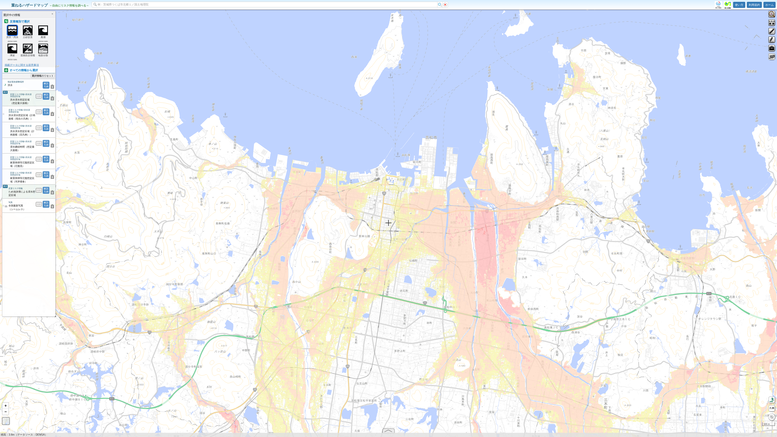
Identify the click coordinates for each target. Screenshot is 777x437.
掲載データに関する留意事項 (22, 65)
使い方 (739, 4)
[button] (5, 406)
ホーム (769, 4)
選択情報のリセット (43, 75)
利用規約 (754, 4)
